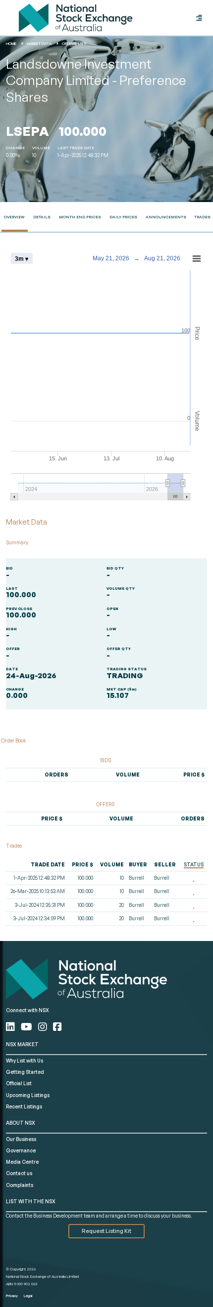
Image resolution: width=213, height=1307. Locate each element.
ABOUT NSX (20, 1123)
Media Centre (22, 1162)
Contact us (19, 1173)
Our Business (21, 1139)
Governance (21, 1150)
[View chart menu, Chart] (197, 258)
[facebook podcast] (57, 1027)
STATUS (194, 864)
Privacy (12, 1295)
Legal (28, 1295)
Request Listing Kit (106, 1230)
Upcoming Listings (28, 1095)
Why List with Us (24, 1060)
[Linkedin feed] (11, 1027)
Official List (19, 1083)
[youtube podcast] (27, 1027)
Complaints (19, 1185)
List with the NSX (30, 1201)
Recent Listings (24, 1106)
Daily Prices (123, 216)
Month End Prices (80, 216)
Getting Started (25, 1072)
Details (42, 216)
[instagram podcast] (43, 1027)
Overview (14, 216)
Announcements (166, 216)
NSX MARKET (22, 1044)
